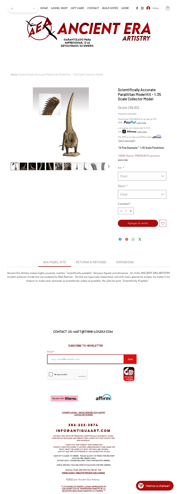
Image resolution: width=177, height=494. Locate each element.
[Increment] (131, 211)
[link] (54, 262)
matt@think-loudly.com (93, 331)
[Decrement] (120, 211)
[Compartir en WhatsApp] (133, 239)
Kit (121, 168)
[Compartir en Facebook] (120, 239)
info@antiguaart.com (83, 431)
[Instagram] (142, 8)
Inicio (14, 74)
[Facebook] (137, 8)
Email (50, 351)
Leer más (141, 122)
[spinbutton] (126, 211)
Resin (122, 186)
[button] (167, 8)
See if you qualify (126, 140)
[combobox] (142, 176)
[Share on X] (140, 239)
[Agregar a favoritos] (162, 223)
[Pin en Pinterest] (127, 239)
